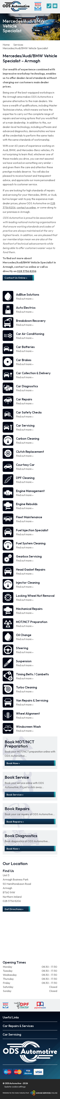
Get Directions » (13, 909)
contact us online (26, 207)
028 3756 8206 (26, 271)
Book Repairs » (15, 821)
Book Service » (14, 794)
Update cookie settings (15, 1086)
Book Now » (13, 763)
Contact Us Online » (15, 277)
